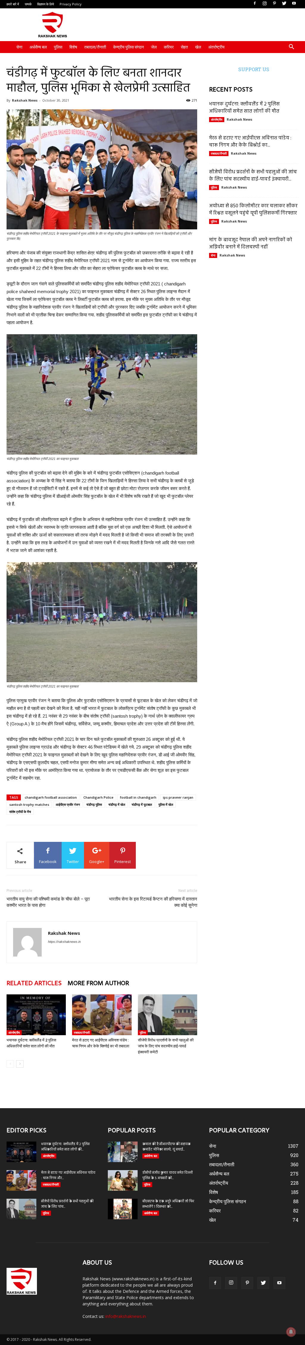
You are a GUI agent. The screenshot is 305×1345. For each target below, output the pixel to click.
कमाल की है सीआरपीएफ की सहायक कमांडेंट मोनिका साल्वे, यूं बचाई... (166, 1147)
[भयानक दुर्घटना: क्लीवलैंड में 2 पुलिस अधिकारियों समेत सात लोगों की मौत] (36, 1014)
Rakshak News (25, 100)
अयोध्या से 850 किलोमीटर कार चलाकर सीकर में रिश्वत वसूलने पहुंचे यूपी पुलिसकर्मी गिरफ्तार (253, 209)
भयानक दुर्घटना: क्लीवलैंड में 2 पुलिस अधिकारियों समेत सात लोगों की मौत (244, 107)
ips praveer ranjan (178, 797)
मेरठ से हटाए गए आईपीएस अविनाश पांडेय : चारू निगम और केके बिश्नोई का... (250, 141)
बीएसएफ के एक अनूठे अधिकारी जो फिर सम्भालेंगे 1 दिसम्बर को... (168, 1204)
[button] (291, 47)
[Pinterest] (274, 3)
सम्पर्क (28, 4)
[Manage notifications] (291, 1332)
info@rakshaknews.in (125, 1316)
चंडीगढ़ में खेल (116, 804)
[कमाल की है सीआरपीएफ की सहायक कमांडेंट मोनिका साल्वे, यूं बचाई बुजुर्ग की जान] (123, 1152)
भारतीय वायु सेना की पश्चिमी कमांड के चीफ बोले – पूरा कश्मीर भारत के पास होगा (48, 902)
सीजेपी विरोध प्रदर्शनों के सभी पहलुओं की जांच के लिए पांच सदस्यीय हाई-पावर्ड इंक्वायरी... (253, 175)
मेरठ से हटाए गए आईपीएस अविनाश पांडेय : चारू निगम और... (68, 1175)
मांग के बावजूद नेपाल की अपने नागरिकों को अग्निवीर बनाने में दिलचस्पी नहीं (250, 243)
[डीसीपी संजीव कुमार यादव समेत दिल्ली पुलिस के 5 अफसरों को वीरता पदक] (123, 1180)
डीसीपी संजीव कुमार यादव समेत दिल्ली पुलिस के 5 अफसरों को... (167, 1175)
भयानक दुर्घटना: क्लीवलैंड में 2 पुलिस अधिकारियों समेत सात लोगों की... (65, 1147)
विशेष (73, 47)
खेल (198, 47)
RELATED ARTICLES (34, 983)
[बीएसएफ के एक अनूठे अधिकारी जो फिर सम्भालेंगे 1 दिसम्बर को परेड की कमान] (123, 1209)
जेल (154, 47)
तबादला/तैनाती (95, 47)
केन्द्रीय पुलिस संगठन (128, 47)
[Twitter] (284, 3)
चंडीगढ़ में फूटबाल (142, 804)
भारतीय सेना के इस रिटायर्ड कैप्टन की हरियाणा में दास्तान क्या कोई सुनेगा (153, 902)
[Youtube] (294, 3)
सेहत (184, 47)
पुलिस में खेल (165, 804)
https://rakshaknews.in (64, 941)
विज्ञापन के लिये (45, 4)
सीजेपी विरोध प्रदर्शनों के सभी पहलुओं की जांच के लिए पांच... (67, 1204)
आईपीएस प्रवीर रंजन (68, 804)
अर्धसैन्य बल (38, 47)
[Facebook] (254, 3)
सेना (19, 47)
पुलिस (58, 47)
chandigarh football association (51, 797)
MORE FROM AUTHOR (98, 983)
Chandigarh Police (98, 797)
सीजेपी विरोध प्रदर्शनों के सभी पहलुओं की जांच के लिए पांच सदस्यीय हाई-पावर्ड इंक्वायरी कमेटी (166, 1046)
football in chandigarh (138, 797)
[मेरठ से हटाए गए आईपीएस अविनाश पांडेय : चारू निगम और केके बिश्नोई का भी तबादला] (101, 1014)
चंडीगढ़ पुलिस (94, 804)
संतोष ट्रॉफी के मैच (20, 811)
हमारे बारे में (13, 4)
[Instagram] (264, 3)
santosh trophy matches (29, 804)
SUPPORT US (253, 69)
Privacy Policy (71, 4)
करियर (169, 47)
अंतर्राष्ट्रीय (216, 47)
